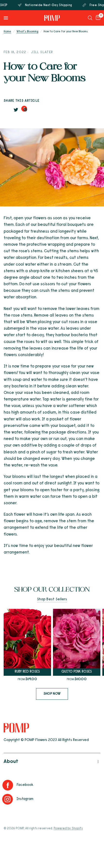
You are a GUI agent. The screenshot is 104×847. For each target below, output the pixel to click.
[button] (52, 694)
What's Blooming (27, 31)
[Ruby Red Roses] (27, 638)
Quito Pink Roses (76, 672)
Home (7, 31)
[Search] (90, 18)
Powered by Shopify (68, 828)
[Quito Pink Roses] (76, 638)
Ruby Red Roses (27, 672)
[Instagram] (9, 799)
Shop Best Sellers (52, 599)
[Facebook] (9, 785)
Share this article (21, 100)
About (11, 761)
